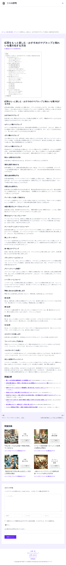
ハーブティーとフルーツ (16, 80)
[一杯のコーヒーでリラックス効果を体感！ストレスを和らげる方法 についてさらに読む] (47, 462)
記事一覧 (33, 551)
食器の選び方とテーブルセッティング (17, 70)
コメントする (8, 450)
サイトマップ (33, 557)
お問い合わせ (33, 555)
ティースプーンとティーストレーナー (18, 73)
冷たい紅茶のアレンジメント (17, 94)
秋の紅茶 (13, 86)
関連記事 (9, 95)
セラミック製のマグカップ (16, 58)
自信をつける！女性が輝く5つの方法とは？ (18, 392)
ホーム (3, 32)
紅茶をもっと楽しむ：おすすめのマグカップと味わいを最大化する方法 (23, 55)
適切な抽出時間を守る (15, 66)
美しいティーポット (15, 74)
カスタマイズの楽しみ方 (14, 89)
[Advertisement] (33, 19)
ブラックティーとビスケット (16, 78)
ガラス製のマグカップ (15, 60)
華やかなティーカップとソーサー (17, 72)
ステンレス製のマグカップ (16, 61)
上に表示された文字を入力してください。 (15, 529)
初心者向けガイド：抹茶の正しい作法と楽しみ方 (19, 404)
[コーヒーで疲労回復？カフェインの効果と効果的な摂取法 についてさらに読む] (47, 436)
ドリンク (16, 32)
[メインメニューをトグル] (62, 3)
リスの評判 (12, 3)
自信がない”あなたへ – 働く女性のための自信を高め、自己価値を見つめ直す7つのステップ (30, 395)
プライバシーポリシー (33, 553)
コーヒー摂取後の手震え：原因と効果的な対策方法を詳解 (22, 407)
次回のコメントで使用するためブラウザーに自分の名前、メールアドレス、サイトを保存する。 (31, 521)
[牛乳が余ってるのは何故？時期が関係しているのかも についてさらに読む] (18, 436)
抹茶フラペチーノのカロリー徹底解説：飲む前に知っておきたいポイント (26, 387)
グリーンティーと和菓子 (16, 79)
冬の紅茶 (13, 88)
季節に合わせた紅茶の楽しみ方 (15, 82)
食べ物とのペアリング (14, 76)
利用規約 (33, 559)
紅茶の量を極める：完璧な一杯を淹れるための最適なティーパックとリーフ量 (27, 383)
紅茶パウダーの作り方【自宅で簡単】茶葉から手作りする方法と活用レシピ (26, 400)
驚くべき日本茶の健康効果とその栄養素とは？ (18, 380)
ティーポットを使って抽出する (17, 69)
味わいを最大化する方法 (14, 63)
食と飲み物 (10, 32)
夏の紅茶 (13, 85)
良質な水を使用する (15, 67)
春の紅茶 (12, 83)
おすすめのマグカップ (13, 57)
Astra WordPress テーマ (45, 561)
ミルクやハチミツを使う (16, 92)
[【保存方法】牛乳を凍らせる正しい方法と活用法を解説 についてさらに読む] (18, 462)
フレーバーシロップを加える (16, 91)
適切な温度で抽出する (15, 64)
